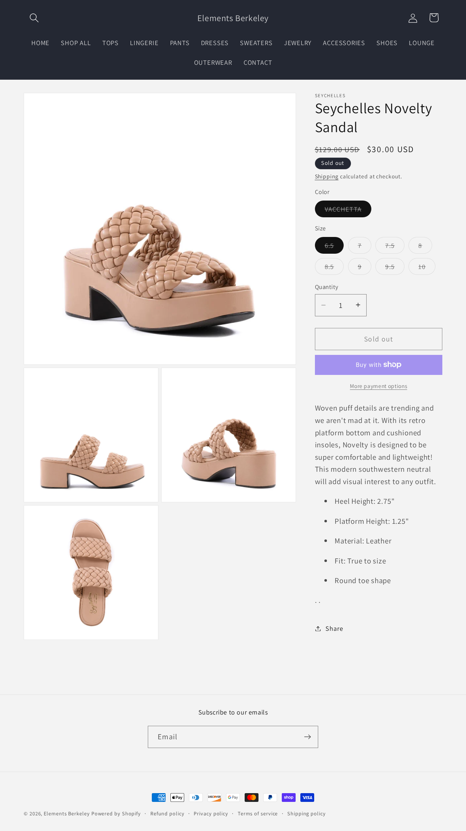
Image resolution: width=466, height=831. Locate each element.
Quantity (327, 286)
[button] (34, 17)
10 (426, 267)
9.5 (394, 267)
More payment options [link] (378, 385)
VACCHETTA (348, 210)
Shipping (327, 175)
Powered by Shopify (116, 813)
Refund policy (167, 813)
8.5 (334, 267)
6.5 (334, 246)
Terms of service (258, 813)
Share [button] (334, 628)
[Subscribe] (307, 737)
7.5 (394, 246)
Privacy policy (211, 813)
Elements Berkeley (67, 813)
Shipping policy (306, 813)
